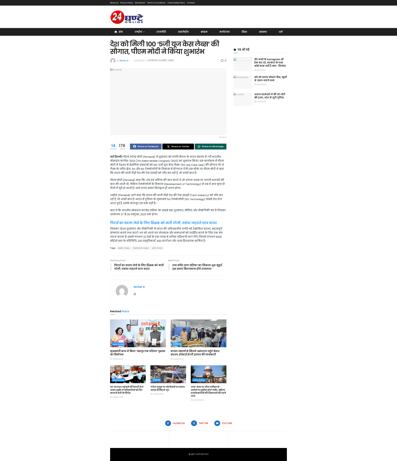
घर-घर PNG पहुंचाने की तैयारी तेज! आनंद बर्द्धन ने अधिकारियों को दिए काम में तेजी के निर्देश (126, 389)
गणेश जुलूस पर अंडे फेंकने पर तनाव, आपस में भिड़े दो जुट (167, 388)
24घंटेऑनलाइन (201, 454)
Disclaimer (140, 2)
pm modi (157, 248)
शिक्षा (244, 31)
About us (114, 2)
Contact (191, 2)
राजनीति (161, 31)
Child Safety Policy (176, 2)
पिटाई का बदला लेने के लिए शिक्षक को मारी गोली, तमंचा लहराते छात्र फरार (163, 223)
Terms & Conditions (156, 2)
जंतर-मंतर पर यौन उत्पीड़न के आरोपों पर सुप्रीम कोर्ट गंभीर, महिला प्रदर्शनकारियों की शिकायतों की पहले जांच (208, 391)
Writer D (124, 60)
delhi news (124, 248)
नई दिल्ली (152, 60)
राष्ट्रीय (138, 31)
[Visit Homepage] (127, 17)
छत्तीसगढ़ (177, 344)
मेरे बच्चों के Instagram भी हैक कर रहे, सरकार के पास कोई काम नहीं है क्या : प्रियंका (270, 62)
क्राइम (204, 31)
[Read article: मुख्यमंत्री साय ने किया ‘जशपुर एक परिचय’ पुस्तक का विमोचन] (138, 333)
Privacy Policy (126, 2)
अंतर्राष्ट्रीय (183, 31)
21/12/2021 (260, 70)
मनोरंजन (224, 31)
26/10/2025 (261, 84)
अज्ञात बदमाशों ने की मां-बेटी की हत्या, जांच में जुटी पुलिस (269, 96)
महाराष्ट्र (156, 380)
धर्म (281, 31)
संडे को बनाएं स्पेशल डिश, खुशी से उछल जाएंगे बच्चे (270, 79)
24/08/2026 (117, 359)
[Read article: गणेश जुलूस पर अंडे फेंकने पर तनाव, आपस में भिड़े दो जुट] (168, 374)
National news (141, 248)
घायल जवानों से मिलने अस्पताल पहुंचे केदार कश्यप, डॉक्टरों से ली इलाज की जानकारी (195, 352)
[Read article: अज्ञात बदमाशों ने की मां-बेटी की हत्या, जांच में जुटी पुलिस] (242, 99)
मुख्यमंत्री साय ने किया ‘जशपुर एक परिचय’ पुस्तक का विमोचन (137, 352)
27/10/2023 (139, 60)
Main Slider (118, 344)
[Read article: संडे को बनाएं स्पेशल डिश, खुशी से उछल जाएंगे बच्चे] (242, 82)
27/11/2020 (261, 101)
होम (121, 31)
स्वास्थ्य (263, 31)
